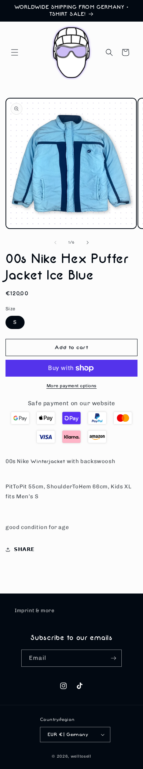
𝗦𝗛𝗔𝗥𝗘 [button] (24, 549)
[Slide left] (55, 242)
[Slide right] (88, 242)
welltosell (81, 756)
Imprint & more (34, 610)
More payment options (72, 385)
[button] (15, 52)
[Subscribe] (113, 658)
